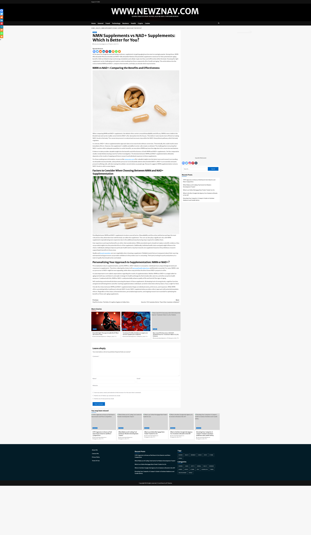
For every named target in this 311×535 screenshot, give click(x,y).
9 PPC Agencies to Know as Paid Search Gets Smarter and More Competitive (199, 180)
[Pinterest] (106, 51)
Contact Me (95, 453)
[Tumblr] (196, 163)
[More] (119, 51)
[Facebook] (94, 51)
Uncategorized (182, 472)
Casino (147, 23)
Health (133, 23)
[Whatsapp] (116, 51)
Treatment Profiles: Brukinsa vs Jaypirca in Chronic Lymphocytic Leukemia (135, 333)
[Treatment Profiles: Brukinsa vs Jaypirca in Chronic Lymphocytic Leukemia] (135, 321)
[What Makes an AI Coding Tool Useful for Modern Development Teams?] (129, 421)
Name (95, 378)
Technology (116, 23)
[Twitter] (97, 51)
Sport (205, 454)
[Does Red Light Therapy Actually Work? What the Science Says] (105, 321)
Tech (198, 469)
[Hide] (0, 39)
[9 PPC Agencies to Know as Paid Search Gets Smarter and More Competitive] (103, 421)
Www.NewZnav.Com (155, 11)
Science (200, 454)
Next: (160, 301)
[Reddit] (100, 51)
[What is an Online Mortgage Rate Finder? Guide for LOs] (155, 421)
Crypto (140, 23)
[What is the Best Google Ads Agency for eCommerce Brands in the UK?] (181, 421)
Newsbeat (193, 454)
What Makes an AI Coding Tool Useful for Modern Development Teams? (197, 186)
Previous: (111, 301)
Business (125, 23)
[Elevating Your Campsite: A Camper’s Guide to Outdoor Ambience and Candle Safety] (207, 421)
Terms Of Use (96, 460)
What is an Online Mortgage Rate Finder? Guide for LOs (199, 190)
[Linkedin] (103, 51)
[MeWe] (110, 51)
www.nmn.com (129, 159)
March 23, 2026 (141, 336)
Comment (96, 356)
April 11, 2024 (113, 44)
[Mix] (113, 51)
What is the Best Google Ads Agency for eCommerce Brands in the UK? (200, 194)
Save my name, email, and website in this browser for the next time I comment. (117, 392)
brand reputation (105, 253)
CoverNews (160, 483)
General (100, 23)
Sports (186, 469)
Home (93, 23)
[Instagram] (189, 163)
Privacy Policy (96, 457)
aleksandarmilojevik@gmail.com (101, 44)
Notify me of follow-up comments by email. (107, 395)
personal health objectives (141, 268)
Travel (107, 23)
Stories (211, 454)
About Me (95, 450)
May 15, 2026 (111, 336)
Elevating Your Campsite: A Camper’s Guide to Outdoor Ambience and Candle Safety (198, 199)
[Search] (219, 23)
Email (139, 378)
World (180, 458)
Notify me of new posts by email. (104, 398)
